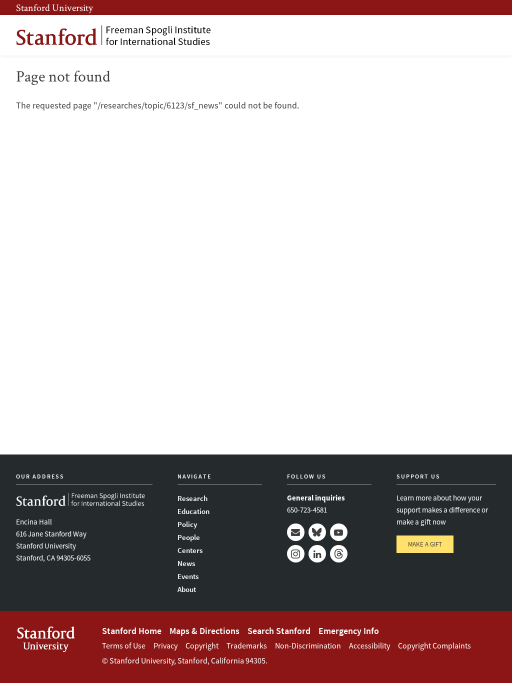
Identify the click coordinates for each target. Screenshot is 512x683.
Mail (295, 532)
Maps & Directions (205, 630)
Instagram (295, 553)
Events (188, 576)
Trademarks (246, 645)
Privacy (166, 645)
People (189, 537)
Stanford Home (132, 630)
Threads (339, 553)
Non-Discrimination (308, 645)
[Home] (113, 35)
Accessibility (369, 645)
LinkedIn (317, 553)
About (187, 589)
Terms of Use (124, 645)
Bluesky (317, 532)
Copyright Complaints (434, 645)
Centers (190, 550)
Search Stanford (279, 630)
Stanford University (54, 7)
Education (194, 511)
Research (193, 498)
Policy (187, 524)
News (186, 563)
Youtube (339, 532)
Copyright (202, 645)
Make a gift (425, 544)
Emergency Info (348, 630)
